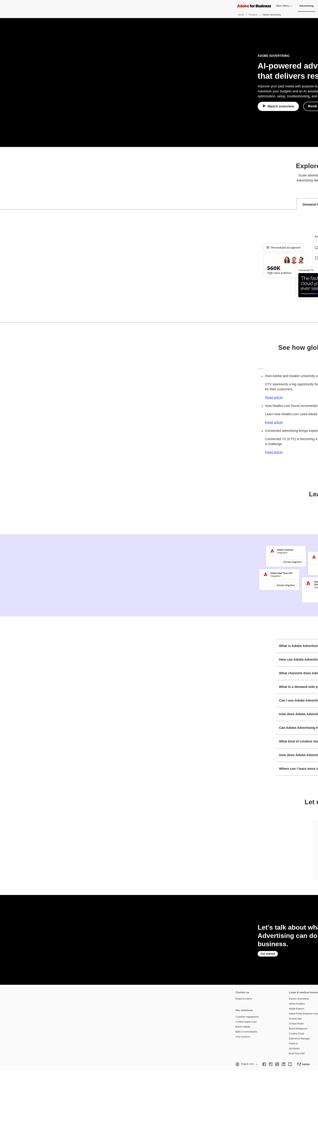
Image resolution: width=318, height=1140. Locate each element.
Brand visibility (243, 1027)
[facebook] (264, 1064)
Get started (268, 953)
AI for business (243, 1036)
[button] (246, 1064)
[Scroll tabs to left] (3, 204)
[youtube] (290, 1064)
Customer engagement (247, 1017)
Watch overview (280, 106)
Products (253, 14)
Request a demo (244, 998)
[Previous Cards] (259, 368)
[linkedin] (283, 1064)
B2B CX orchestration (246, 1031)
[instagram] (271, 1064)
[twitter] (277, 1064)
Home (241, 14)
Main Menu (282, 5)
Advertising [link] (306, 5)
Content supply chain (246, 1022)
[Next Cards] (262, 368)
